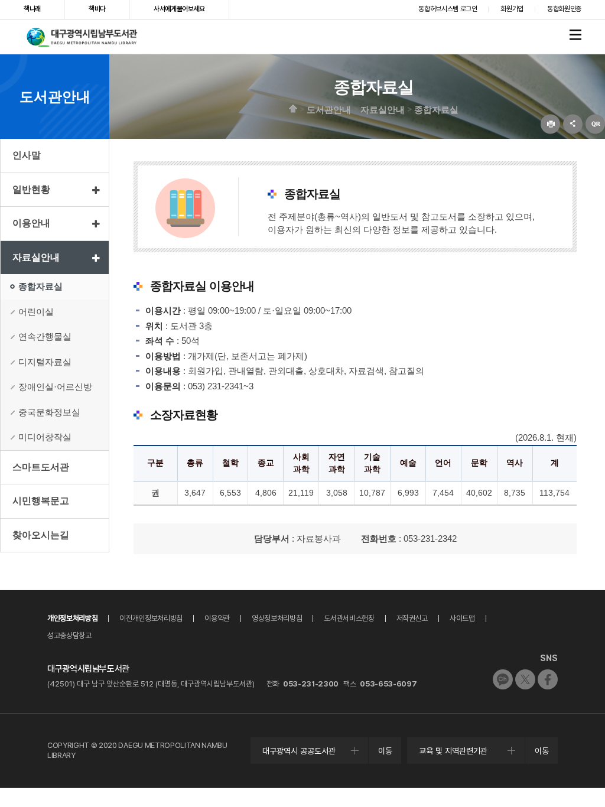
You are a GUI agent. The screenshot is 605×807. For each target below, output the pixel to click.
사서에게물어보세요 (179, 9)
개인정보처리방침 (72, 618)
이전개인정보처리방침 (151, 618)
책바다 (97, 9)
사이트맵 (462, 618)
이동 (385, 751)
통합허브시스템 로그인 (447, 9)
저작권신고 (412, 618)
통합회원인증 (564, 9)
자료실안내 (382, 109)
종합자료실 (436, 109)
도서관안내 (329, 109)
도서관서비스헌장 (349, 618)
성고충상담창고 (69, 635)
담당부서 (272, 538)
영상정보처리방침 (277, 618)
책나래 (32, 9)
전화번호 (378, 538)
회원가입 (511, 9)
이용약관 (217, 618)
